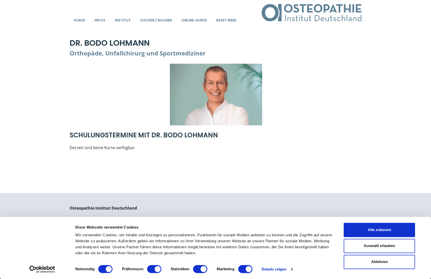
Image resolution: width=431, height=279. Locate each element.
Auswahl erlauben (379, 246)
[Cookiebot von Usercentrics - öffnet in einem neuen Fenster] (42, 269)
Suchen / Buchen (156, 20)
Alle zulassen (379, 230)
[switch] (154, 269)
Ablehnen (379, 262)
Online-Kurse (194, 20)
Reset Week (226, 20)
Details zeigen (274, 269)
